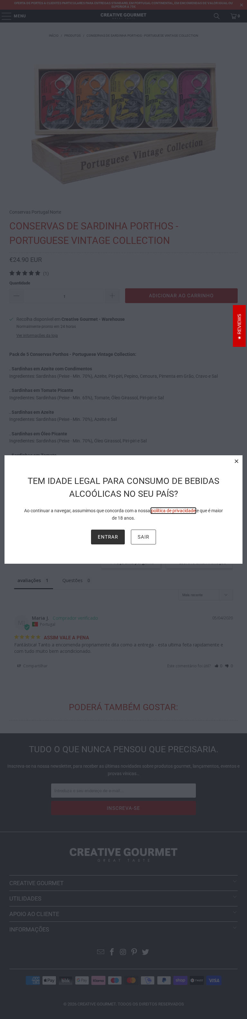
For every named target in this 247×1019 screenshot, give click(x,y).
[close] (236, 461)
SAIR (143, 537)
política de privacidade (173, 510)
